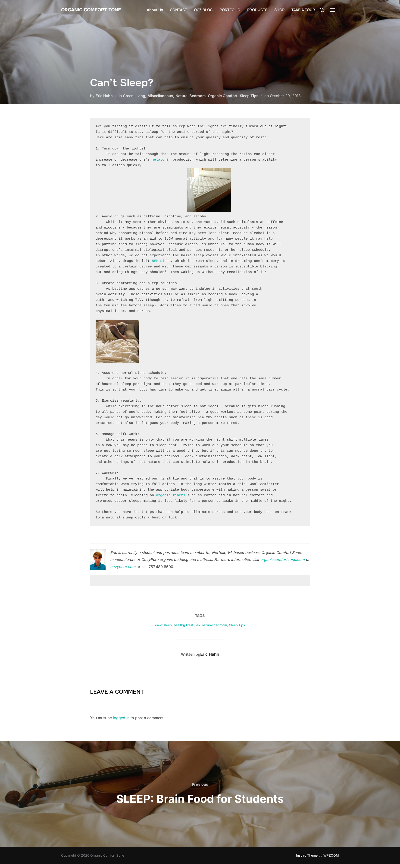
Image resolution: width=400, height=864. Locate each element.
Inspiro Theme (307, 855)
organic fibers (170, 495)
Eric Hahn (104, 95)
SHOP (279, 9)
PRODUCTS (257, 9)
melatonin (161, 160)
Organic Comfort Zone (91, 10)
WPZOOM (331, 855)
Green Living (134, 95)
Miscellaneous (160, 95)
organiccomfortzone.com (282, 559)
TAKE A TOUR (303, 9)
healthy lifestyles (187, 625)
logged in (121, 717)
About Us (155, 9)
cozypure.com (122, 566)
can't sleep (163, 625)
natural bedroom (214, 625)
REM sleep (161, 261)
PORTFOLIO (230, 9)
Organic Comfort (223, 95)
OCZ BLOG (203, 9)
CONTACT (178, 9)
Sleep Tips (249, 95)
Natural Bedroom (190, 95)
